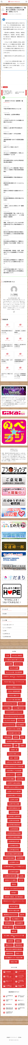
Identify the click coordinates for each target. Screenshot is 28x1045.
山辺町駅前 (20, 858)
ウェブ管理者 (14, 294)
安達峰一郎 (14, 750)
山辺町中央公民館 (14, 804)
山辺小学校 (20, 779)
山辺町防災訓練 (9, 858)
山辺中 (19, 775)
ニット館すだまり (19, 708)
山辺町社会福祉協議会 (14, 837)
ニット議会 (7, 708)
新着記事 (8, 1037)
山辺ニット (10, 775)
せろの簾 (9, 664)
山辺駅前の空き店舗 (10, 876)
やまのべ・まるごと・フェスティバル (14, 676)
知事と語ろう (8, 927)
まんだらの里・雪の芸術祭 (14, 672)
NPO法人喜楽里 (17, 655)
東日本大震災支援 (14, 910)
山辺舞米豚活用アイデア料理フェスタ (14, 867)
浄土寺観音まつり (17, 919)
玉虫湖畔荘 (19, 923)
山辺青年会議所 (14, 872)
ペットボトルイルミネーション (14, 716)
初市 (22, 737)
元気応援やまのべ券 (14, 733)
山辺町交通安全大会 (14, 808)
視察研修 (10, 941)
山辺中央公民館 (9, 779)
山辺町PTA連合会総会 (14, 783)
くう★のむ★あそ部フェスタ (14, 660)
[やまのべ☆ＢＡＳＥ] (14, 1)
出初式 (16, 737)
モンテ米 (21, 720)
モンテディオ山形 (9, 720)
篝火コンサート (19, 927)
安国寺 (23, 745)
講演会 (18, 941)
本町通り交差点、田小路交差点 (14, 897)
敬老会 (14, 884)
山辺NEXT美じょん (14, 754)
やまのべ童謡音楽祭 (14, 691)
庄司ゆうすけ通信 (10, 880)
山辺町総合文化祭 (14, 841)
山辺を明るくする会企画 (14, 770)
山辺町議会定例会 (14, 850)
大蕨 (16, 745)
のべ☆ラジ (18, 664)
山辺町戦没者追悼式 (14, 825)
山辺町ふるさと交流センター (14, 787)
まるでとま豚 (14, 668)
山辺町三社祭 (14, 800)
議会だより (9, 945)
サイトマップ (14, 1037)
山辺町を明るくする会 (14, 795)
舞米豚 (14, 931)
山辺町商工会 (6, 633)
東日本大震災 (14, 906)
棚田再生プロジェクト (10, 915)
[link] (14, 312)
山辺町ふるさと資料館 (14, 791)
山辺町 (4, 630)
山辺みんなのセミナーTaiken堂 (13, 766)
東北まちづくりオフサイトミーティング (14, 901)
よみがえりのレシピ (10, 704)
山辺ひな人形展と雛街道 (14, 762)
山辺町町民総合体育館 (14, 833)
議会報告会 (19, 945)
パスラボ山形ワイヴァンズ (14, 712)
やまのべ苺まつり (14, 695)
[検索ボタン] (1, 1)
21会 (7, 655)
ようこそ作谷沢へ (7, 627)
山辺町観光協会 (7, 636)
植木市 (22, 915)
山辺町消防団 (14, 829)
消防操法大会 (9, 923)
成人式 (21, 880)
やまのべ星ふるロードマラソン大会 (14, 682)
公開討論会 (7, 737)
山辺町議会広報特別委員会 (14, 854)
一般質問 (5, 14)
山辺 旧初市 (14, 758)
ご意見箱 (19, 1037)
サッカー (21, 704)
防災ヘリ (19, 953)
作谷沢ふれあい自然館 (14, 729)
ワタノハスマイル (9, 725)
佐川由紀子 (21, 725)
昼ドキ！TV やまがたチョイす (14, 888)
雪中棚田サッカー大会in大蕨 (14, 957)
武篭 (7, 919)
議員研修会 (9, 953)
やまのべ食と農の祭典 (14, 699)
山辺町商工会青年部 (14, 816)
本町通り (14, 892)
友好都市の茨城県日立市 (14, 741)
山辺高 (22, 876)
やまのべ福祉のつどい (14, 687)
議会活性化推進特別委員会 (14, 949)
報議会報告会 (7, 745)
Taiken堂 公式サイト (8, 624)
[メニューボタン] (26, 1)
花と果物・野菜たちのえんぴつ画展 (14, 936)
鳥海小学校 (14, 962)
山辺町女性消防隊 (14, 820)
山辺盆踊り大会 (14, 862)
